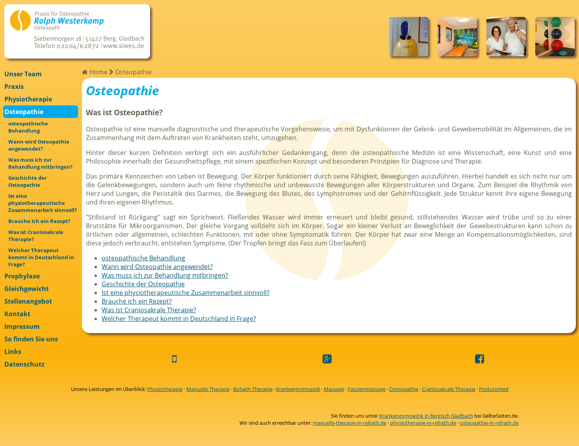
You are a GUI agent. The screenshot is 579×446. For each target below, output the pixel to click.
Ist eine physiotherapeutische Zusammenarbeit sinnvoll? (42, 203)
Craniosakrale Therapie (448, 389)
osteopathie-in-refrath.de (489, 422)
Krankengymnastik (298, 389)
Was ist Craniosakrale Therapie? (35, 236)
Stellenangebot (28, 301)
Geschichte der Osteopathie (27, 181)
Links (12, 351)
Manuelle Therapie (208, 389)
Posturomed (493, 389)
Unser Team (23, 74)
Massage (334, 389)
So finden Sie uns (31, 339)
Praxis (14, 86)
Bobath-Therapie (253, 389)
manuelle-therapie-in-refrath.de (349, 422)
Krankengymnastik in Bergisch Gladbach (426, 415)
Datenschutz (24, 364)
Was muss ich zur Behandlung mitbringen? (40, 163)
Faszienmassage (367, 389)
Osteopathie (23, 111)
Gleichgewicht (26, 288)
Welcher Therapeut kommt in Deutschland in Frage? (41, 257)
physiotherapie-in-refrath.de (423, 422)
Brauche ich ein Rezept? (39, 221)
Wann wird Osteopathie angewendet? (38, 145)
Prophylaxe (22, 276)
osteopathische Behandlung (28, 127)
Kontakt (17, 314)
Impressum (22, 326)
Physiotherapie (28, 99)
